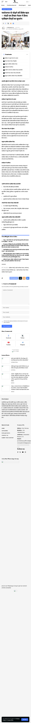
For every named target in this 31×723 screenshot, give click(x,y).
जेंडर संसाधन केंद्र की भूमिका (11, 61)
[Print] (13, 23)
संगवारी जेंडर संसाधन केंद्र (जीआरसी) (12, 73)
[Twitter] (22, 337)
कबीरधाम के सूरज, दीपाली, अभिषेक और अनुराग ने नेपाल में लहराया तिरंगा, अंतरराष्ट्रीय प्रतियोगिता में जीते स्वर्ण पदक (15, 260)
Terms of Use (10, 720)
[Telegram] (22, 343)
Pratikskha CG (10, 27)
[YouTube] (23, 452)
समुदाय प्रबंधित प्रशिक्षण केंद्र (11, 64)
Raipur (12, 382)
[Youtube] (8, 343)
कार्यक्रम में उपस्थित (9, 67)
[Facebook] (8, 337)
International (14, 362)
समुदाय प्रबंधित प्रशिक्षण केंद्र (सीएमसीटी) (13, 76)
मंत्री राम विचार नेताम (19, 267)
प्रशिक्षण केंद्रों (12, 267)
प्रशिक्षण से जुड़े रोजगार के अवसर (11, 58)
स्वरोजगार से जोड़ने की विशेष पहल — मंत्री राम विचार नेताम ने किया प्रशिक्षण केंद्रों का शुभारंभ (15, 271)
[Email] (11, 23)
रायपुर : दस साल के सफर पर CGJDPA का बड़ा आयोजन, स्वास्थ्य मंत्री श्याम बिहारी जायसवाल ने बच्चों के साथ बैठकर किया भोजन (20, 387)
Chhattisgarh (7, 9)
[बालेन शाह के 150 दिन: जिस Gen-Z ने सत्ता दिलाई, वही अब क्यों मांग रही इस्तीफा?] (6, 361)
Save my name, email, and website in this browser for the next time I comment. (16, 321)
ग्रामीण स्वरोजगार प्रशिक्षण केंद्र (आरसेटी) (13, 70)
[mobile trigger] (3, 2)
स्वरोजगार (27, 267)
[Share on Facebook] (5, 23)
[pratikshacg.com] (15, 1)
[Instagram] (25, 452)
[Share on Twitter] (8, 23)
